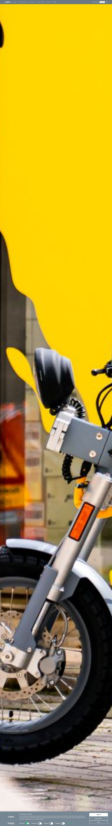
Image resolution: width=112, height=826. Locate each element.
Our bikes (14, 2)
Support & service (40, 2)
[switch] (40, 823)
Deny (98, 822)
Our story (48, 2)
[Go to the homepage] (7, 2)
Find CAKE (54, 2)
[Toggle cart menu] (106, 2)
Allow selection (98, 818)
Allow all (99, 814)
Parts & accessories (22, 2)
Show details (70, 823)
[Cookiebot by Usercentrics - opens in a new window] (11, 823)
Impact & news (32, 2)
